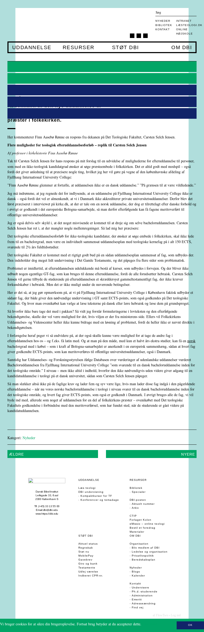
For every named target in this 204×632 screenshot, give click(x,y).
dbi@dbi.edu (50, 509)
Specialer (139, 491)
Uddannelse (32, 47)
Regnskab (85, 547)
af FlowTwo (160, 615)
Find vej (137, 607)
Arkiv (135, 507)
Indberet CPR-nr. (90, 575)
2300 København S (46, 499)
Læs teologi (87, 487)
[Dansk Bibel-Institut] (38, 24)
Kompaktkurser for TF (96, 495)
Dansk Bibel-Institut (47, 491)
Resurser (78, 47)
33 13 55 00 (52, 506)
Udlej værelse (88, 571)
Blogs (136, 571)
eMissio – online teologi (147, 523)
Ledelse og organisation (150, 551)
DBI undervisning (91, 491)
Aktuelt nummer (143, 503)
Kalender (138, 575)
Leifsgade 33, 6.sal (47, 495)
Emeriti (137, 599)
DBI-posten (138, 499)
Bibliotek (163, 25)
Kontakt (162, 29)
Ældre (16, 454)
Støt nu (83, 551)
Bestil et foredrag (142, 527)
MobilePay (86, 555)
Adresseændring (144, 603)
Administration (142, 595)
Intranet (184, 20)
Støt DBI (125, 47)
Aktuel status (88, 543)
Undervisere (140, 587)
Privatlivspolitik (143, 555)
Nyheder (162, 20)
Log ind (176, 615)
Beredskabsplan (143, 559)
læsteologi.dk (189, 25)
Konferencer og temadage (99, 499)
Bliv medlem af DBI (146, 547)
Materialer (137, 531)
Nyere (188, 454)
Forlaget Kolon (140, 519)
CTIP (133, 515)
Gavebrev (85, 559)
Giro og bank (87, 563)
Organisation (139, 543)
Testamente (86, 567)
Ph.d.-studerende (145, 591)
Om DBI (181, 47)
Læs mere (149, 623)
